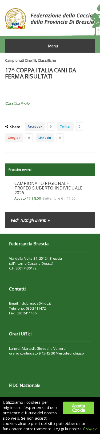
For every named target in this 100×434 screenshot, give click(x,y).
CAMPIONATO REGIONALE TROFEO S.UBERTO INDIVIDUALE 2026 (48, 188)
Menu (53, 45)
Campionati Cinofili (20, 60)
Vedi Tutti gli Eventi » (29, 220)
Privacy (89, 428)
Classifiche (47, 60)
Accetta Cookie (78, 408)
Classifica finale (17, 103)
